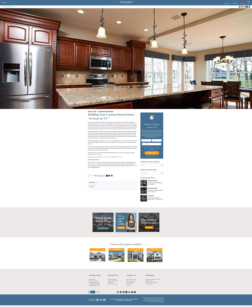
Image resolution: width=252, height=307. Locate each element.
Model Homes (92, 279)
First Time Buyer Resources (152, 282)
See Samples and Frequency (152, 156)
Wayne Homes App (112, 279)
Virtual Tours (111, 282)
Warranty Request (131, 282)
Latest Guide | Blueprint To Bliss (153, 279)
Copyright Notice (128, 300)
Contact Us (131, 275)
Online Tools (113, 275)
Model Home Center (108, 140)
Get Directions (235, 3)
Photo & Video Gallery (113, 281)
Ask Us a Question (131, 281)
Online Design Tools (112, 284)
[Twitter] (107, 176)
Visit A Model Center (131, 279)
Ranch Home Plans (93, 281)
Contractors (129, 284)
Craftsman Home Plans (94, 285)
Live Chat (122, 140)
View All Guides (149, 281)
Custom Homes (95, 275)
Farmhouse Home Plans (94, 284)
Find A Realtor (149, 284)
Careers (128, 285)
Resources (150, 275)
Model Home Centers (94, 164)
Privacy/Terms (119, 300)
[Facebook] (109, 176)
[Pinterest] (112, 176)
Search (248, 3)
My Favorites (242, 3)
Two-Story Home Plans (94, 282)
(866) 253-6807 (227, 3)
